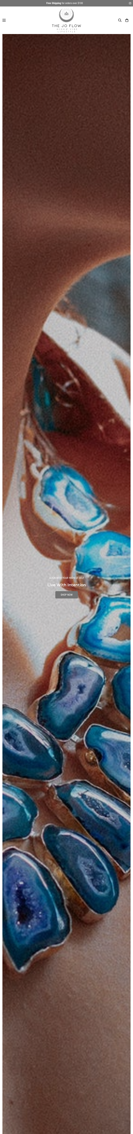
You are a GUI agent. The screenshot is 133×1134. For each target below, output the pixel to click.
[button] (127, 20)
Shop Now (67, 598)
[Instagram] (130, 3)
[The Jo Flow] (66, 20)
